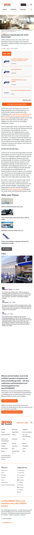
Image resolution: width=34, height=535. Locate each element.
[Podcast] (6, 446)
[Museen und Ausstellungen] (6, 440)
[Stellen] (17, 435)
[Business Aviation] (27, 432)
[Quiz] (17, 448)
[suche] (31, 4)
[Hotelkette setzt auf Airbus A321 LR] (16, 227)
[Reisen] (6, 452)
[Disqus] (16, 307)
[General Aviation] (6, 435)
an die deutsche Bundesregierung (21, 114)
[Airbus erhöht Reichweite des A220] (16, 203)
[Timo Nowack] (14, 48)
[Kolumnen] (17, 440)
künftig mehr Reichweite (15, 189)
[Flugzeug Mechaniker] (17, 72)
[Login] (26, 423)
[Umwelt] (17, 443)
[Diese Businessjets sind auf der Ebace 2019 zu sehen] (16, 215)
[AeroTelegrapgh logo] (6, 422)
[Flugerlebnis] (17, 432)
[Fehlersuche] (6, 448)
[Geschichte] (6, 443)
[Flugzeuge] (17, 429)
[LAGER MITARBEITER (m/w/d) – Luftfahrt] (17, 82)
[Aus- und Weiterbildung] (27, 435)
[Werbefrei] (20, 423)
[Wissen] (27, 443)
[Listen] (27, 448)
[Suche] (31, 423)
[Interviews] (17, 446)
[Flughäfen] (27, 429)
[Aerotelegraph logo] (7, 4)
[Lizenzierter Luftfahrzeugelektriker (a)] (17, 93)
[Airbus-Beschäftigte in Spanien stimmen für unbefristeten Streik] (16, 239)
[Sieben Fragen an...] (17, 452)
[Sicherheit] (27, 446)
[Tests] (27, 440)
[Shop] (27, 452)
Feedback (7, 249)
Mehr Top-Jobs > (27, 100)
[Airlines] (6, 429)
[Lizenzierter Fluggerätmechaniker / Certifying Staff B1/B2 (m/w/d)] (17, 61)
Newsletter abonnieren (9, 401)
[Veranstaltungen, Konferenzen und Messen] (6, 457)
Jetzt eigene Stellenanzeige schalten (16, 104)
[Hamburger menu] (2, 5)
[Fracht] (6, 432)
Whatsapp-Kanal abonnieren (11, 412)
